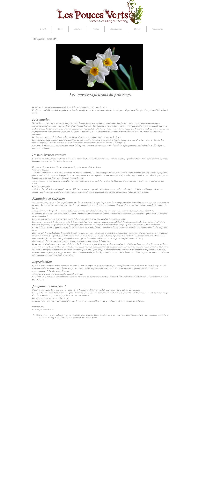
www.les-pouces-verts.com (42, 309)
